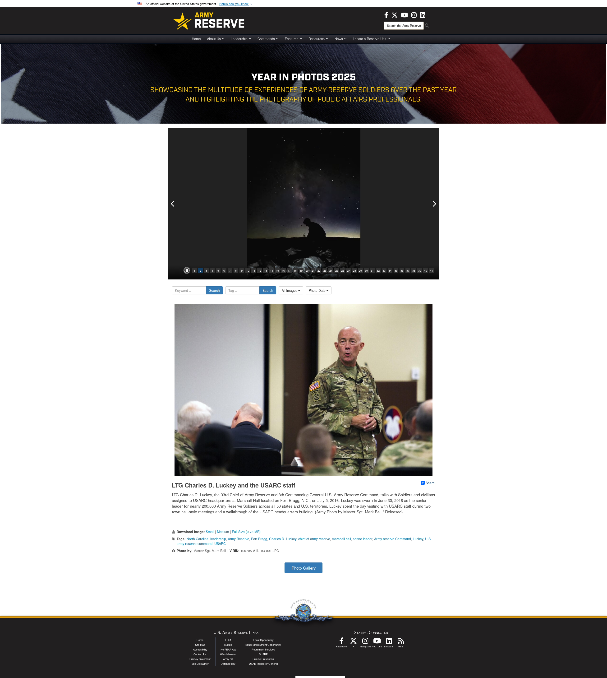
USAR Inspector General (263, 663)
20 (307, 270)
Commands (266, 38)
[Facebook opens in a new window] (386, 14)
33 (384, 270)
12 (259, 270)
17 (289, 270)
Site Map (200, 644)
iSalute (228, 644)
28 (354, 270)
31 (372, 270)
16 (283, 270)
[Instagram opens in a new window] (414, 14)
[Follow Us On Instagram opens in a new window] (365, 642)
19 (301, 270)
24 (330, 270)
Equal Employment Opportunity (263, 644)
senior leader (362, 538)
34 (390, 270)
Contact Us (200, 654)
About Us (214, 38)
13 (265, 270)
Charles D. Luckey (282, 538)
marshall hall (341, 538)
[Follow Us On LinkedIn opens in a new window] (389, 642)
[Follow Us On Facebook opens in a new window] (341, 642)
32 (378, 270)
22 (318, 270)
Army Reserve (238, 538)
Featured (292, 38)
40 (425, 270)
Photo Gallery (304, 568)
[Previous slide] (173, 203)
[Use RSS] (401, 642)
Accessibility (200, 649)
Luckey (418, 538)
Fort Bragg (259, 538)
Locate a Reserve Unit (369, 38)
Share (430, 483)
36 (401, 270)
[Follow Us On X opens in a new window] (353, 642)
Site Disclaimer (200, 663)
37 (407, 270)
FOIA (228, 640)
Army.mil (228, 659)
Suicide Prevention (263, 659)
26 (342, 270)
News (339, 38)
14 (271, 270)
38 (413, 270)
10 (247, 270)
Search (214, 290)
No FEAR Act (228, 649)
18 (295, 270)
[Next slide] (434, 203)
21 (313, 270)
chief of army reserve (314, 538)
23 (324, 270)
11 (253, 270)
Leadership (239, 38)
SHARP (263, 654)
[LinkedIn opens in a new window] (422, 14)
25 (336, 270)
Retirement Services (263, 649)
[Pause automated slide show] (187, 270)
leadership (218, 538)
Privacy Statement (200, 659)
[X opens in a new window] (394, 14)
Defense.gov (228, 663)
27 (348, 270)
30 (366, 270)
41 (431, 270)
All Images (290, 290)
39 (419, 270)
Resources (316, 38)
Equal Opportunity (263, 640)
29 (360, 270)
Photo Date (317, 290)
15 (277, 270)
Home (196, 38)
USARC (220, 543)
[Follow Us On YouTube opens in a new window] (377, 642)
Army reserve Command (392, 538)
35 (396, 270)
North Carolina (197, 538)
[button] (236, 3)
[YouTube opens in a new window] (404, 14)
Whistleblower (228, 654)
